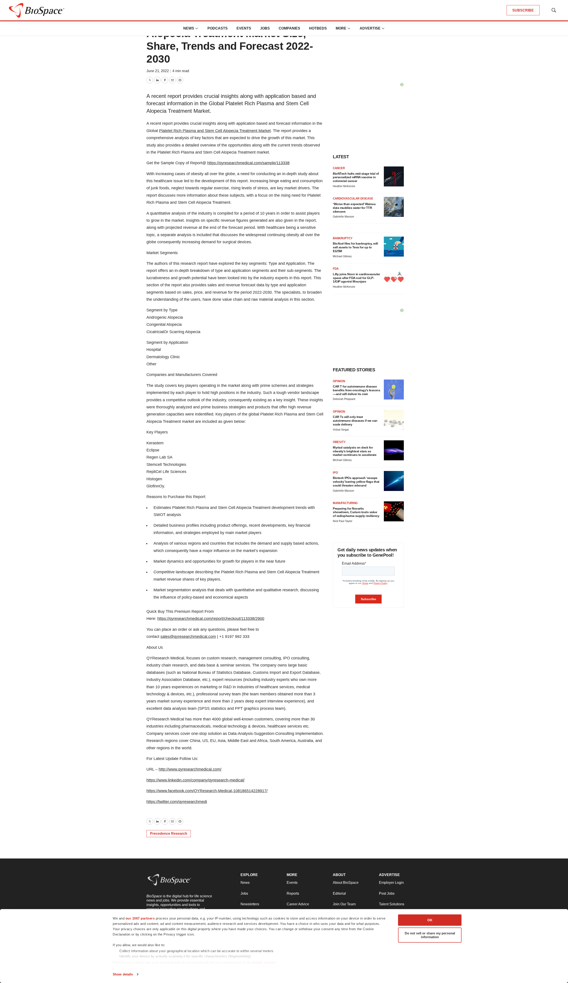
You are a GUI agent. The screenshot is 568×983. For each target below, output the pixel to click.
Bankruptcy (343, 238)
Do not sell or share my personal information (430, 935)
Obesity (339, 442)
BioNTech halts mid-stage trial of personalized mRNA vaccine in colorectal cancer (356, 177)
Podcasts (217, 28)
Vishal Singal (341, 429)
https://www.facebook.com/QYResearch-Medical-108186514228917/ (207, 791)
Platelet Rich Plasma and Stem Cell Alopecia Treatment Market (215, 131)
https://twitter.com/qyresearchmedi (176, 801)
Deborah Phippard (344, 399)
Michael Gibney (342, 256)
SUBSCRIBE (523, 10)
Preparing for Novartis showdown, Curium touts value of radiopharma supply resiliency (356, 512)
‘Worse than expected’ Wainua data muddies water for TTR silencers (354, 207)
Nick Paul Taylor (342, 521)
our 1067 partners (140, 918)
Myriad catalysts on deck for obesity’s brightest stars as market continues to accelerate (354, 451)
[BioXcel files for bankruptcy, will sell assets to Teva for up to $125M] (394, 247)
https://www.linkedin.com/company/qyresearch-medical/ (195, 780)
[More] (197, 28)
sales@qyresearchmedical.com (188, 636)
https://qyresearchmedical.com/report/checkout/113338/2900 (210, 618)
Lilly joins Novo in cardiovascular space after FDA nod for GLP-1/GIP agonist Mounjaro (356, 277)
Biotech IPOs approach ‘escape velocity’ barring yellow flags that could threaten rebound (356, 481)
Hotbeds (318, 28)
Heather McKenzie (344, 186)
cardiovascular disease (353, 198)
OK (429, 920)
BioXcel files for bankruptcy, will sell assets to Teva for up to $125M (355, 247)
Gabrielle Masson (343, 216)
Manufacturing (345, 503)
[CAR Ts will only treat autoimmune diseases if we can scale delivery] (394, 420)
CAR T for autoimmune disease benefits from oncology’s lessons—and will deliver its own (356, 390)
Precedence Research (168, 833)
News (188, 28)
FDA (336, 268)
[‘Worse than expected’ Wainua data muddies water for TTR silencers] (394, 207)
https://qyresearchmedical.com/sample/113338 (248, 163)
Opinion (339, 381)
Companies (289, 28)
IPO (335, 472)
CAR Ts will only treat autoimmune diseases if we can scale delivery (355, 420)
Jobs (265, 28)
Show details (123, 974)
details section (264, 962)
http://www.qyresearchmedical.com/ (190, 769)
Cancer (339, 168)
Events (244, 28)
